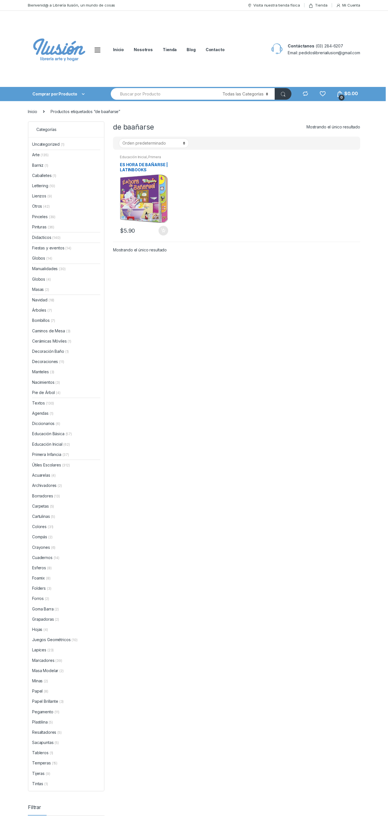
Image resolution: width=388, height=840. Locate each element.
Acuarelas (44, 475)
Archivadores (47, 485)
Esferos (41, 567)
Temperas (44, 762)
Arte (40, 154)
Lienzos (42, 195)
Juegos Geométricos (55, 639)
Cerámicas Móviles (51, 341)
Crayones (43, 547)
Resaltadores (47, 732)
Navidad (43, 299)
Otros (41, 206)
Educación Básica (52, 433)
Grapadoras (45, 619)
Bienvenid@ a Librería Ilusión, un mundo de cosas (71, 5)
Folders (41, 588)
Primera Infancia (50, 454)
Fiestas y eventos (51, 247)
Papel (40, 691)
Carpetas (43, 506)
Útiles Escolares (51, 464)
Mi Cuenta (351, 5)
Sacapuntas (45, 742)
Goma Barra (45, 608)
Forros (40, 598)
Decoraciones (48, 361)
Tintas (40, 783)
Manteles (43, 371)
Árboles (42, 310)
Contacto (215, 49)
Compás (42, 536)
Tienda (321, 5)
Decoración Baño (50, 351)
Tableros (42, 752)
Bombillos (43, 320)
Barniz (40, 165)
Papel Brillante (48, 701)
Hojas (40, 629)
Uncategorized (48, 144)
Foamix (41, 578)
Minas (40, 680)
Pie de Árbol (46, 392)
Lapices (43, 649)
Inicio (118, 49)
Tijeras (41, 773)
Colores (42, 526)
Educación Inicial (133, 157)
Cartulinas (43, 516)
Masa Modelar (48, 670)
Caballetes (44, 175)
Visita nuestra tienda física (276, 5)
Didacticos (46, 237)
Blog (191, 49)
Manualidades (49, 268)
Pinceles (43, 216)
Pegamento (45, 711)
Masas (40, 289)
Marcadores (47, 660)
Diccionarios (46, 423)
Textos (43, 403)
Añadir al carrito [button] (163, 230)
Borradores (46, 495)
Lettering (43, 185)
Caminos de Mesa (51, 330)
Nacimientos (46, 382)
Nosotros (143, 49)
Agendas (42, 413)
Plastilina (42, 722)
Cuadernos (45, 557)
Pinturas (43, 226)
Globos (42, 258)
